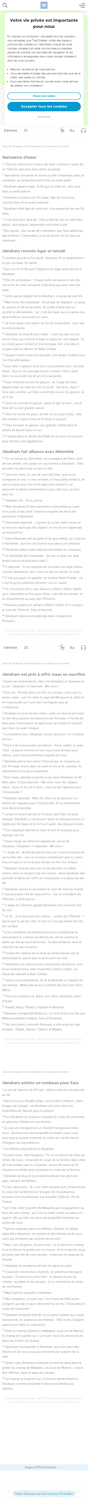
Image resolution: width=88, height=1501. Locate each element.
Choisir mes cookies (44, 96)
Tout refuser (44, 117)
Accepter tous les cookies (44, 106)
